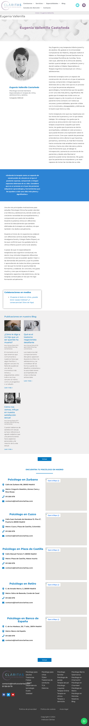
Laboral (29, 683)
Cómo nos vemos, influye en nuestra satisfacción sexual (11, 412)
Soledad (29, 693)
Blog (63, 3)
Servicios (39, 3)
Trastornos (30, 677)
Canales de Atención (31, 8)
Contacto (47, 8)
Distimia (45, 688)
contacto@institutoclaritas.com (16, 684)
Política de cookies (48, 709)
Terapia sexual (63, 683)
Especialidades (52, 3)
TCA (43, 685)
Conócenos (27, 3)
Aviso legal (64, 709)
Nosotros (75, 699)
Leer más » (8, 388)
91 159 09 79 (7, 686)
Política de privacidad (27, 709)
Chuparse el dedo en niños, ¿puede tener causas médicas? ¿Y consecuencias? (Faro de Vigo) (24, 300)
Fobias (28, 680)
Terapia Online (63, 691)
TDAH (44, 677)
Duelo (28, 691)
